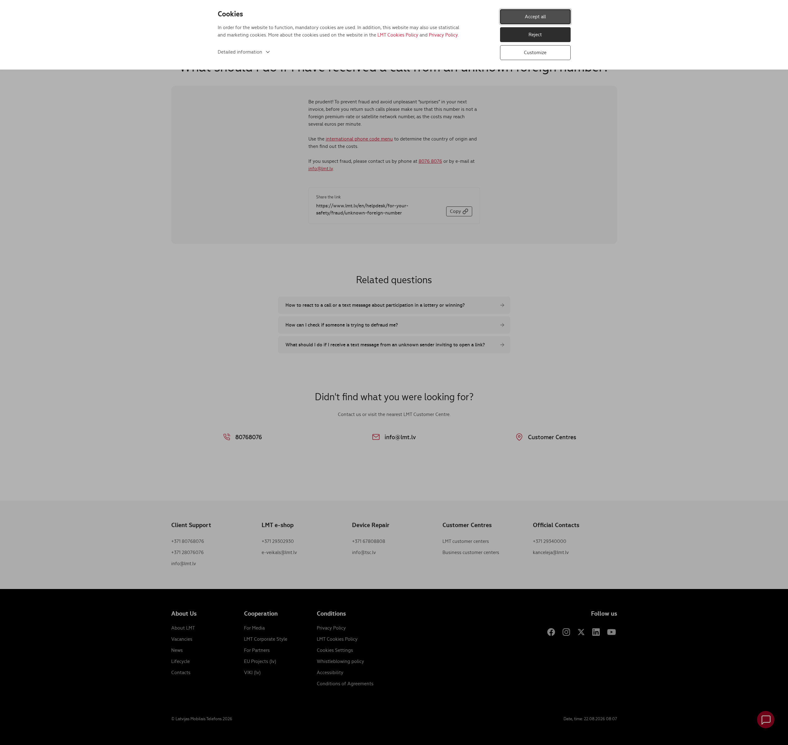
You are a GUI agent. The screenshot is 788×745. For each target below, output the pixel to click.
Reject (535, 34)
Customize (535, 52)
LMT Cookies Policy (397, 35)
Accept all (535, 16)
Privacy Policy (443, 35)
